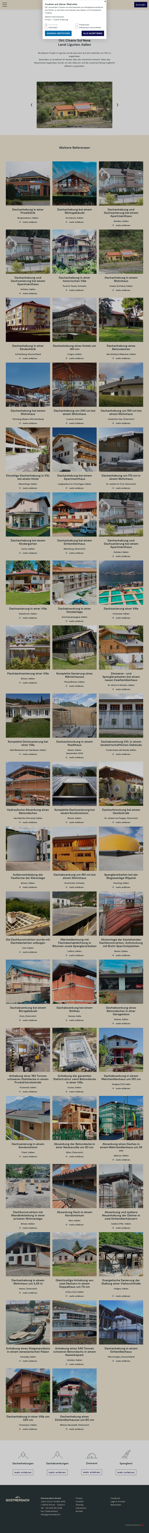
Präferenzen (84, 24)
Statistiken (52, 27)
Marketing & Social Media (90, 27)
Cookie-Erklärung (60, 19)
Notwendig (53, 24)
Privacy (48, 19)
